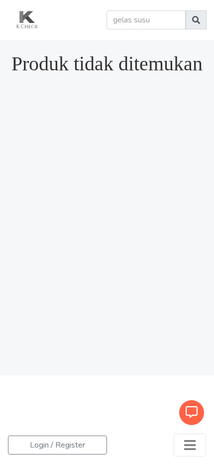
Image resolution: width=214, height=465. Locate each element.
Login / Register (57, 445)
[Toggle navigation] (190, 445)
